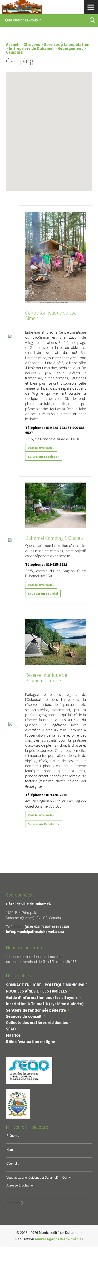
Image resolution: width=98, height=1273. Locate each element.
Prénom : (12, 1135)
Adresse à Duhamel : (20, 1185)
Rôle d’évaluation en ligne (30, 1041)
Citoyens (32, 44)
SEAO (11, 1029)
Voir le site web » (41, 448)
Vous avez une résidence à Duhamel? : (33, 1177)
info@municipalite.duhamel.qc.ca (35, 931)
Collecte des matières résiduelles (37, 1022)
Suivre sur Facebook (43, 456)
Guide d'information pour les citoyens (42, 997)
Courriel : (12, 1163)
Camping (14, 52)
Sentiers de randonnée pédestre (36, 1010)
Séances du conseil (24, 1016)
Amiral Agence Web (51, 1239)
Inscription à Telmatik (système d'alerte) (45, 1003)
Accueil (13, 44)
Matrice (13, 1035)
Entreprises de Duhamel (31, 48)
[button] (58, 161)
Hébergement (70, 48)
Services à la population (66, 44)
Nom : (10, 1149)
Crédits (76, 1239)
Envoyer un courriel (43, 593)
